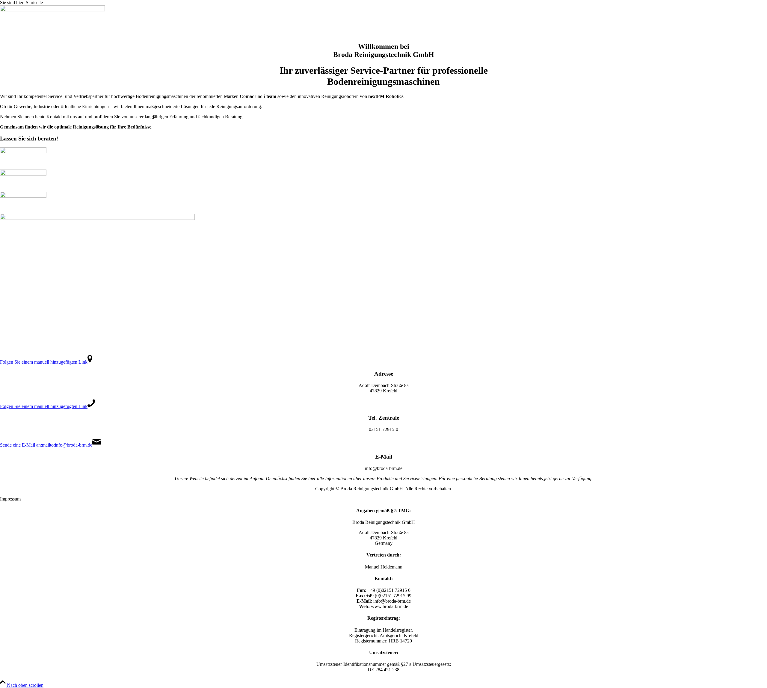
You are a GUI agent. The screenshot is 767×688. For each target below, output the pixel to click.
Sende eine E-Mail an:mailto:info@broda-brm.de (46, 444)
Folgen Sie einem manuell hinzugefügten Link (43, 362)
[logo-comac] (23, 151)
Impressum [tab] (10, 498)
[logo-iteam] (23, 173)
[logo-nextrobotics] (23, 196)
